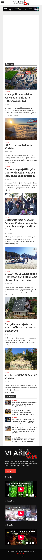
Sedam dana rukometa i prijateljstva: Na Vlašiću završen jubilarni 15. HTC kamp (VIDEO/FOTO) (24, 404)
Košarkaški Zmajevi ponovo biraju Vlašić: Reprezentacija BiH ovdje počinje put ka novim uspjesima (23, 439)
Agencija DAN (10, 471)
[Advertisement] (21, 38)
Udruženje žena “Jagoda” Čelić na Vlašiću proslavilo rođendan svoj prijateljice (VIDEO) (21, 224)
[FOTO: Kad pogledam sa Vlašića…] (21, 129)
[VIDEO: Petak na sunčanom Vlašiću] (21, 359)
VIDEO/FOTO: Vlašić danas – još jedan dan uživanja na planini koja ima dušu (21, 277)
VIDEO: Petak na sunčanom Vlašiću (21, 376)
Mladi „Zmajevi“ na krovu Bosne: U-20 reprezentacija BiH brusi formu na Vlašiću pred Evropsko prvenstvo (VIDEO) (24, 430)
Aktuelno (7, 92)
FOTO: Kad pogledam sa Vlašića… (19, 146)
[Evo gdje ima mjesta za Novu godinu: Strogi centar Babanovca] (21, 308)
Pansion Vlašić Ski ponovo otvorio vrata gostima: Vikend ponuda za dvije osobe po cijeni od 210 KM (23, 421)
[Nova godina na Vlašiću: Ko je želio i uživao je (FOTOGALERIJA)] (21, 78)
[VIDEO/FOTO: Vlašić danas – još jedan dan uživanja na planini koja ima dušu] (21, 258)
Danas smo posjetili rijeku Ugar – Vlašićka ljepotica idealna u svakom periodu (20, 172)
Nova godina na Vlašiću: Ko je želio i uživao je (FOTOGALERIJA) (19, 97)
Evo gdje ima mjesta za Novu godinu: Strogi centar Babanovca (21, 327)
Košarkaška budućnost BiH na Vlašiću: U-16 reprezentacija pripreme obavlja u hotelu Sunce (23, 412)
